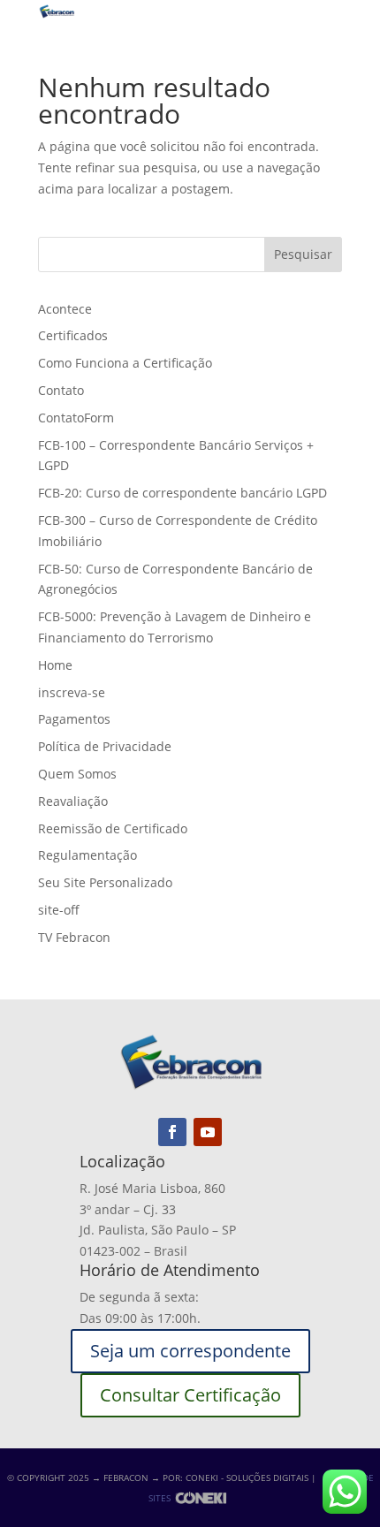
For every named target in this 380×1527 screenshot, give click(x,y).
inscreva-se (71, 692)
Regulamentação (87, 855)
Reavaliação (73, 801)
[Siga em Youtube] (208, 1132)
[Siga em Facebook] (172, 1132)
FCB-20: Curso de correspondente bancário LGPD (182, 492)
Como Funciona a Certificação (125, 362)
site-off (59, 909)
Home (55, 665)
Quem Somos (77, 773)
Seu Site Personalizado (105, 882)
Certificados (73, 335)
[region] (190, 1376)
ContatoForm (76, 417)
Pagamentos (74, 718)
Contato (61, 390)
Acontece (65, 308)
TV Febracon (74, 937)
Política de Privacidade (104, 746)
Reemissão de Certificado (112, 828)
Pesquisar (303, 254)
